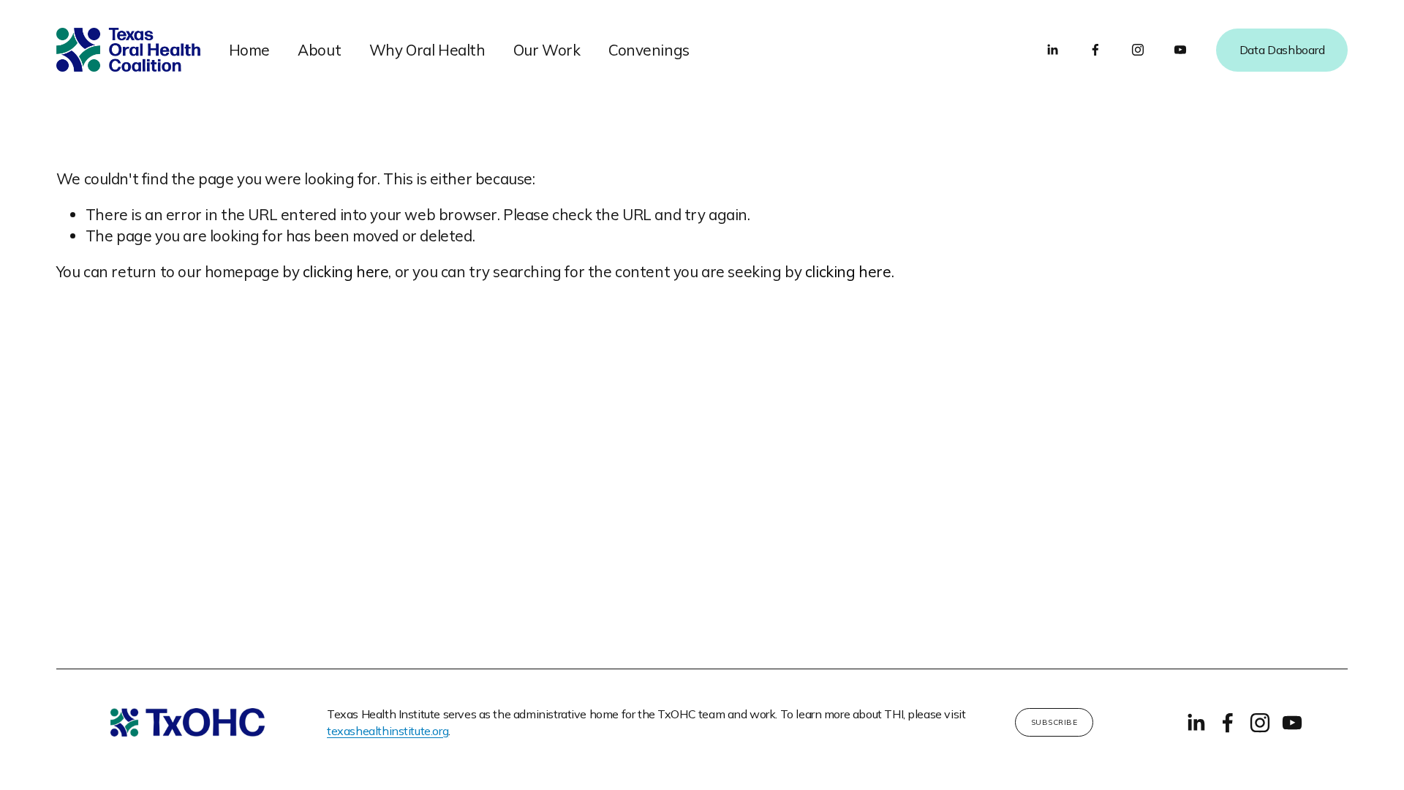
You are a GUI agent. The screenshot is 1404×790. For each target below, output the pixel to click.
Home (249, 49)
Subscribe (1054, 722)
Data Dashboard (1282, 49)
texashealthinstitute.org (387, 730)
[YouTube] (1180, 49)
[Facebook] (1095, 49)
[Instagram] (1138, 49)
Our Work (547, 49)
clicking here (346, 271)
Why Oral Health (427, 49)
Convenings (649, 49)
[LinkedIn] (1052, 49)
